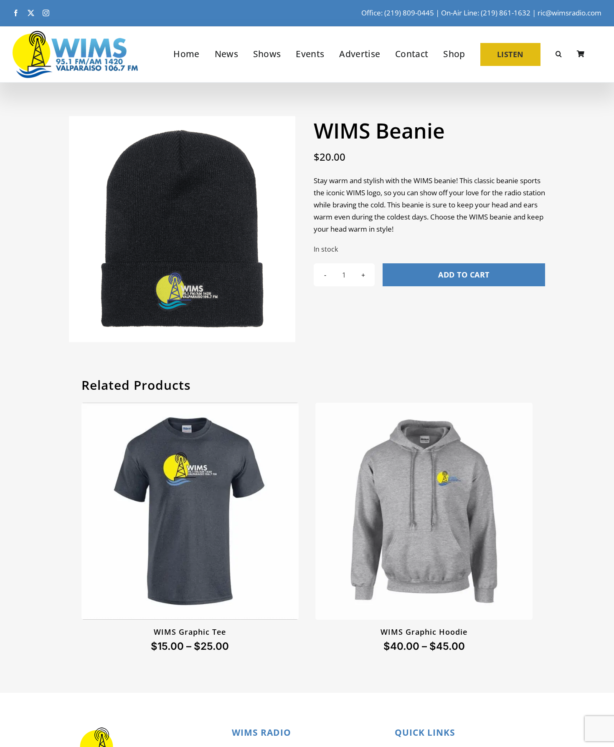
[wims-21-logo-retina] (75, 34)
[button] (559, 54)
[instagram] (46, 13)
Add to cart (464, 275)
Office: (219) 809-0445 (397, 13)
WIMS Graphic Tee (190, 632)
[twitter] (31, 13)
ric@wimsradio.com (569, 13)
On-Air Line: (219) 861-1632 (485, 13)
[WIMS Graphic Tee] (190, 408)
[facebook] (16, 13)
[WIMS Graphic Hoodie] (424, 408)
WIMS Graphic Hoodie (424, 632)
